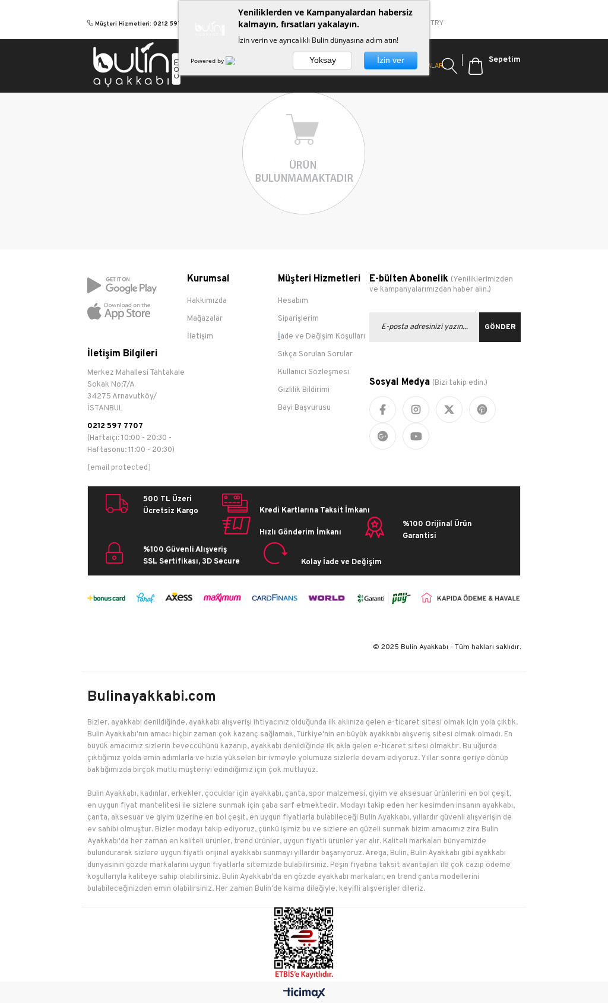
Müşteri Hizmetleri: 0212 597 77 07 (147, 24)
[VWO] (237, 60)
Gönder (500, 327)
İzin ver (390, 60)
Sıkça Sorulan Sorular (315, 354)
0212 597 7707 (115, 426)
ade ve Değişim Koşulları (322, 336)
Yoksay (322, 60)
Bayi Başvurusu (304, 408)
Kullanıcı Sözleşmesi (313, 372)
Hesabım (293, 301)
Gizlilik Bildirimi (304, 390)
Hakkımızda (207, 301)
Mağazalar (205, 319)
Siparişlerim (298, 319)
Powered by (208, 60)
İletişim (200, 336)
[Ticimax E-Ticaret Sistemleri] (304, 994)
